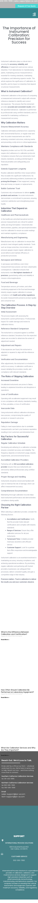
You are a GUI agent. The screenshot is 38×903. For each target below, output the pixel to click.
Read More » (5, 639)
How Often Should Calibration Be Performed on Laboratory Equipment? (17, 691)
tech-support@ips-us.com (13, 796)
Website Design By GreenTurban (14, 901)
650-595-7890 (19, 860)
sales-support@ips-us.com (13, 794)
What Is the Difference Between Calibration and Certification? (15, 633)
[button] (34, 14)
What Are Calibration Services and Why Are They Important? (18, 749)
